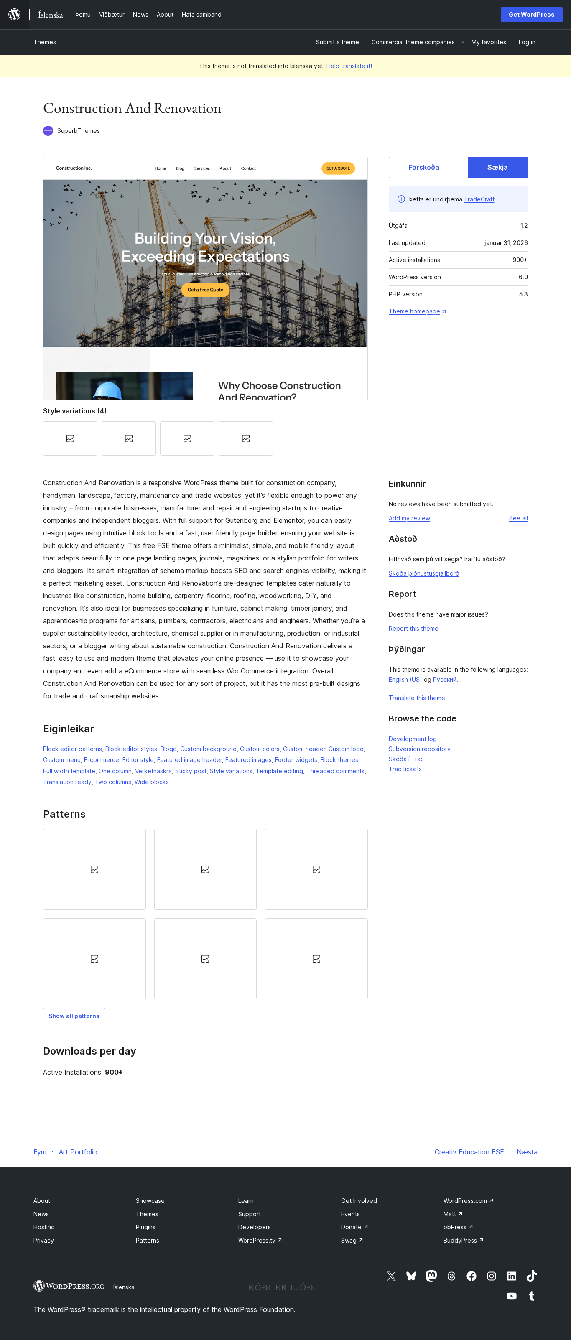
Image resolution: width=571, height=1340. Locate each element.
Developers (254, 1226)
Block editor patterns (72, 748)
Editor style (138, 759)
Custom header (304, 748)
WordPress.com (469, 1200)
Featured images (248, 759)
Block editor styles (131, 748)
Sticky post (190, 770)
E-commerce (101, 759)
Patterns (147, 1240)
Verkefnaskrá (153, 770)
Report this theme (413, 628)
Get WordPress (532, 14)
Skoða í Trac (406, 758)
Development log (413, 738)
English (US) (405, 679)
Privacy (43, 1240)
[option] (94, 869)
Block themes (339, 759)
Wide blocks (152, 781)
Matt (453, 1214)
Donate (355, 1226)
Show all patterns (73, 1015)
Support (249, 1214)
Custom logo (346, 748)
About (41, 1200)
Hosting (44, 1226)
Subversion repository (420, 748)
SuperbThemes (78, 130)
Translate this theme (417, 697)
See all (518, 518)
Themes (44, 42)
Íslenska (124, 1287)
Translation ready (67, 781)
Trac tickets (405, 768)
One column (115, 770)
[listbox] (205, 914)
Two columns (113, 781)
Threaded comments (335, 770)
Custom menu (62, 759)
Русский (444, 679)
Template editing (279, 770)
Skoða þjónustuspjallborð (424, 573)
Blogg (169, 748)
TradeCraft (479, 199)
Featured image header (189, 759)
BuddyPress (464, 1240)
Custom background (208, 748)
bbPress (459, 1226)
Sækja (497, 167)
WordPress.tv (260, 1240)
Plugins (145, 1226)
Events (350, 1214)
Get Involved (359, 1200)
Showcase (150, 1200)
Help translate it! (349, 65)
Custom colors (260, 748)
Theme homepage (414, 311)
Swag (352, 1240)
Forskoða (424, 167)
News (41, 1214)
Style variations (231, 770)
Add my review (409, 518)
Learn (246, 1200)
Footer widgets (296, 759)
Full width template (69, 770)
